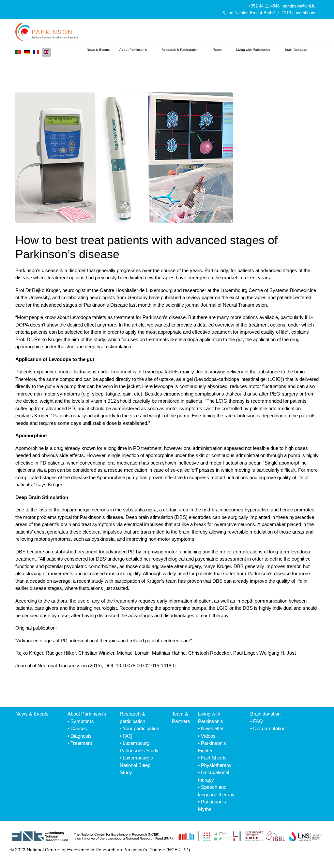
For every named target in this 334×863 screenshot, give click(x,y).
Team (217, 49)
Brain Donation (296, 49)
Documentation (269, 728)
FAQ (127, 736)
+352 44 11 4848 (264, 6)
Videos (208, 736)
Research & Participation (180, 49)
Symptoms (82, 721)
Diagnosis (81, 736)
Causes (78, 728)
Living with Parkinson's (253, 49)
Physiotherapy (216, 765)
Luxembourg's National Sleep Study (136, 765)
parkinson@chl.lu (299, 6)
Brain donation (265, 714)
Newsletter (212, 728)
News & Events (98, 49)
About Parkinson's (133, 49)
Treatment (81, 743)
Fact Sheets (214, 757)
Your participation (141, 728)
